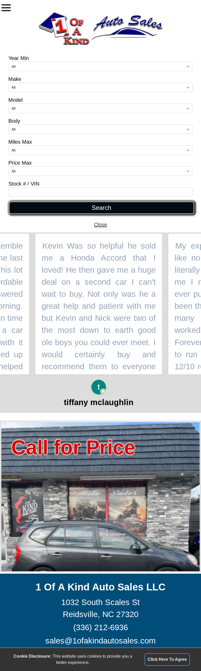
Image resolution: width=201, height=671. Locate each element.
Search (101, 208)
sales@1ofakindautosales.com (100, 640)
